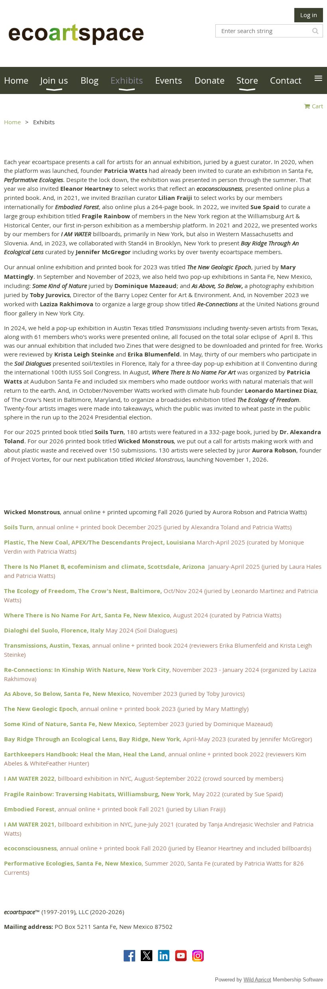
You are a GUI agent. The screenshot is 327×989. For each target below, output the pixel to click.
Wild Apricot (257, 980)
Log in (308, 15)
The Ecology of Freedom (39, 591)
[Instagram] (198, 956)
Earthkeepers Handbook (40, 754)
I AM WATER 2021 (29, 824)
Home (12, 122)
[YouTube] (181, 956)
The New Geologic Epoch (40, 709)
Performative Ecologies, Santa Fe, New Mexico (73, 863)
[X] (146, 956)
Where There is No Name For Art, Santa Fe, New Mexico (87, 615)
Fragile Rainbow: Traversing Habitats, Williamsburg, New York (96, 794)
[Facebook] (129, 956)
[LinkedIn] (163, 956)
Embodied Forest (29, 809)
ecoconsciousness (30, 848)
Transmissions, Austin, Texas (46, 645)
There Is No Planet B (34, 566)
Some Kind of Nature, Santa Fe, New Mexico (69, 724)
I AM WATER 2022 (29, 778)
